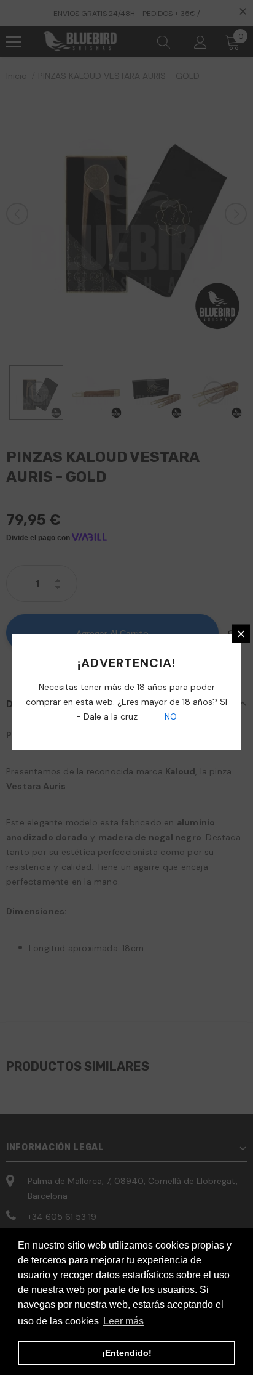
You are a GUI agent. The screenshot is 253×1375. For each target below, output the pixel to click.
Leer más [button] (123, 1321)
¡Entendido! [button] (127, 1353)
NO (169, 716)
